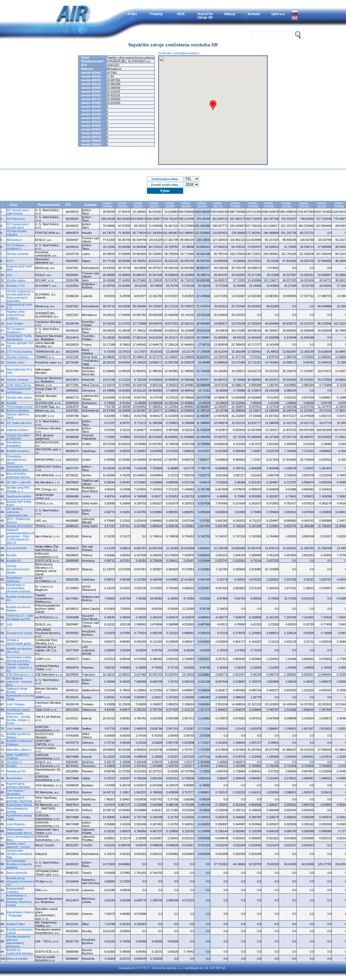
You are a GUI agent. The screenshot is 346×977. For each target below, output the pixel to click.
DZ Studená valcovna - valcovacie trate (17, 512)
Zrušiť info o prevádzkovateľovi (178, 53)
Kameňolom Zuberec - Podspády (20, 914)
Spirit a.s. (278, 14)
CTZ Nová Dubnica (19, 351)
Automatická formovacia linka (17, 468)
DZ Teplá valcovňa (19, 423)
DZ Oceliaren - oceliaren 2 (16, 247)
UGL (10, 275)
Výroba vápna (16, 280)
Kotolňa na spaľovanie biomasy (20, 951)
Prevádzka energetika (14, 444)
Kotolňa (11, 403)
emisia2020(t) (170, 204)
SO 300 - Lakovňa (19, 482)
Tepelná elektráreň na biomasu (19, 390)
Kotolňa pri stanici (18, 709)
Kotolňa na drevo (18, 451)
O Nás (132, 14)
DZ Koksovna (16, 218)
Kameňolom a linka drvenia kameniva (19, 659)
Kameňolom (14, 778)
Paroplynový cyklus (20, 633)
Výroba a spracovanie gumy (19, 641)
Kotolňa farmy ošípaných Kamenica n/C (20, 881)
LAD (9, 624)
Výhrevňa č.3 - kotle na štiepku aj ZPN (20, 617)
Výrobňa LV (14, 762)
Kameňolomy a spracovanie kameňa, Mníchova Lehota (19, 900)
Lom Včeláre (15, 323)
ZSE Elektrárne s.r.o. (20, 674)
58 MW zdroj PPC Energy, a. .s (18, 489)
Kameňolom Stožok (19, 804)
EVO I (11, 260)
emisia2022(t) (138, 204)
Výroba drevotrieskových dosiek (18, 569)
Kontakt (254, 14)
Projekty (156, 14)
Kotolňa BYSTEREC (20, 526)
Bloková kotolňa (17, 958)
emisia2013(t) (286, 204)
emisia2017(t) (218, 204)
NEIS (181, 14)
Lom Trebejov (16, 704)
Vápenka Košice (17, 430)
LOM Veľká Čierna (19, 385)
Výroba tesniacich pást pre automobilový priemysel (18, 941)
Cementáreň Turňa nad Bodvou (19, 337)
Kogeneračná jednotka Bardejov (18, 785)
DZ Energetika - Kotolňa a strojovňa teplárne (19, 864)
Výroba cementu (17, 253)
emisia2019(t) (186, 204)
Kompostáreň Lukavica (15, 890)
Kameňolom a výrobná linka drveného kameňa (19, 588)
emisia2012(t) (304, 204)
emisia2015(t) (253, 204)
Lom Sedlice (15, 728)
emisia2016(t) (235, 204)
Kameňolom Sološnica (14, 579)
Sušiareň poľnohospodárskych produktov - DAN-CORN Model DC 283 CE (21, 536)
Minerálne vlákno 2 (19, 749)
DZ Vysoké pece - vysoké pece (19, 226)
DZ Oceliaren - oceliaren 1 (16, 330)
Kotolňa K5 (14, 560)
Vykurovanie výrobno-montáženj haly (19, 854)
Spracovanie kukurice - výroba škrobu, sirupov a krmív (18, 718)
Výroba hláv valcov (19, 397)
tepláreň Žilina (16, 924)
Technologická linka (19, 406)
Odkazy (229, 14)
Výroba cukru (16, 362)
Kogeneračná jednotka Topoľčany (19, 799)
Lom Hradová (16, 824)
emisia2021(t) (154, 204)
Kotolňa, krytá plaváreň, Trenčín (18, 845)
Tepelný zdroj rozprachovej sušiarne (15, 315)
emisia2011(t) (321, 204)
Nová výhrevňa (17, 872)
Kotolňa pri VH (16, 771)
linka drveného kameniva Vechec (18, 475)
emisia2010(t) (339, 204)
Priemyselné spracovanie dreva (19, 831)
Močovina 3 (14, 239)
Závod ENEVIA (16, 548)
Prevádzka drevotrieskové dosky (16, 459)
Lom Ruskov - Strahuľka (16, 792)
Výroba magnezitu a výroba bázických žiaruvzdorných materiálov (20, 295)
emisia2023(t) (123, 204)
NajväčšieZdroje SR (205, 15)
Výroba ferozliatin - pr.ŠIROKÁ (19, 437)
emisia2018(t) (202, 204)
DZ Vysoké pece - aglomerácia (19, 211)
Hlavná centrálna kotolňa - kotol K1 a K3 (19, 667)
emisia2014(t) (269, 204)
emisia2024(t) (107, 204)
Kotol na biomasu (18, 410)
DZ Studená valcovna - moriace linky (19, 681)
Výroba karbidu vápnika (17, 233)
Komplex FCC (16, 285)
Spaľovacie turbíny (19, 496)
